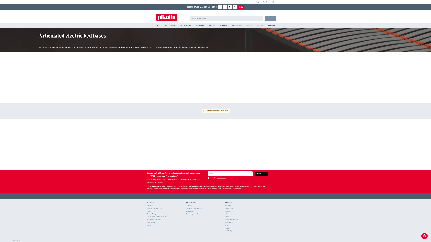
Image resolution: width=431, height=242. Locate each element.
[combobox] (226, 18)
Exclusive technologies (154, 219)
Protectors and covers (231, 219)
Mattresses (228, 205)
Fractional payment (192, 214)
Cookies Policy (151, 214)
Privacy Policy (151, 211)
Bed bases (228, 211)
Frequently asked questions (194, 208)
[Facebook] (207, 196)
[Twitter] (211, 196)
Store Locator (190, 211)
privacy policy (221, 178)
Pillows (227, 214)
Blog (257, 2)
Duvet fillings (229, 222)
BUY (241, 7)
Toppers (227, 217)
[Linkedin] (224, 196)
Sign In (265, 2)
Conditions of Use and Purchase (157, 217)
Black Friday (228, 231)
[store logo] (166, 16)
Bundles (227, 228)
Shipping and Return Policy (155, 208)
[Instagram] (220, 196)
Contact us (189, 205)
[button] (272, 2)
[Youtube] (215, 196)
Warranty (150, 225)
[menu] (215, 25)
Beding (227, 225)
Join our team (151, 222)
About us (150, 205)
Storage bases (229, 208)
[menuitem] (158, 25)
